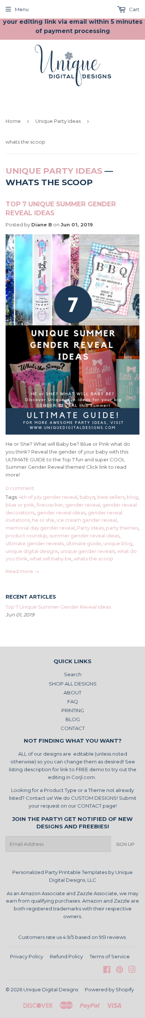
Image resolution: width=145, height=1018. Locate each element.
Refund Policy (66, 956)
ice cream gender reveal (87, 520)
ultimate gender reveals (35, 543)
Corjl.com (83, 777)
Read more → (22, 571)
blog (132, 497)
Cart (133, 9)
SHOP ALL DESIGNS (73, 684)
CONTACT (73, 728)
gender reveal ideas (61, 512)
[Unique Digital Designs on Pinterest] (119, 970)
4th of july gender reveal (48, 497)
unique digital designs (32, 551)
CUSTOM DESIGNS (94, 798)
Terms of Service (110, 956)
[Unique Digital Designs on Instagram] (132, 970)
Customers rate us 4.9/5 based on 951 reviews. (72, 937)
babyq (87, 497)
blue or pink (20, 505)
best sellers (111, 497)
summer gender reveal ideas (84, 536)
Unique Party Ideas (58, 121)
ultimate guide (83, 543)
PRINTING (72, 710)
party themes (122, 528)
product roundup (26, 536)
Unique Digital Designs (50, 989)
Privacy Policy (26, 956)
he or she (43, 520)
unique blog (117, 543)
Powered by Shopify (109, 989)
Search (72, 674)
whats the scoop (93, 559)
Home (13, 121)
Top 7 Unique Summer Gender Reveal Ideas (58, 607)
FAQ (72, 701)
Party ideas (90, 528)
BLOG (72, 719)
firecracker (49, 505)
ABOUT (72, 692)
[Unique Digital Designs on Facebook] (107, 970)
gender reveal (82, 505)
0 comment (20, 488)
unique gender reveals (87, 551)
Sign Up (125, 844)
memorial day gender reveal (40, 528)
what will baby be (50, 559)
